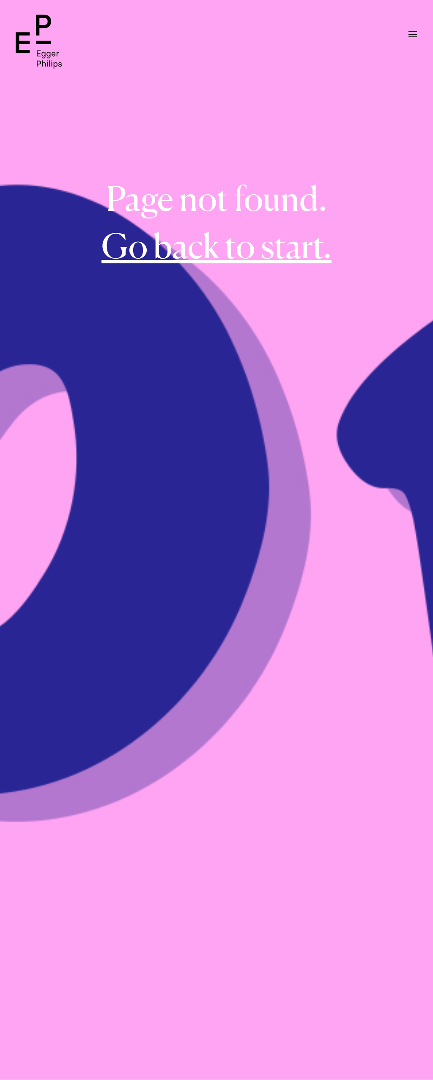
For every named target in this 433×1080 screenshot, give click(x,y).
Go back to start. (216, 245)
